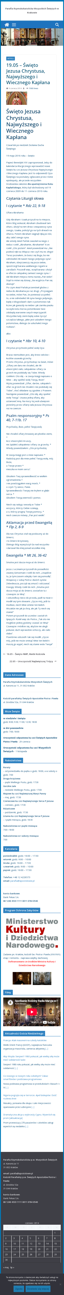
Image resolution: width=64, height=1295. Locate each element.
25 (23, 1254)
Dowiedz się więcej (38, 1288)
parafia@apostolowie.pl (22, 880)
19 (31, 1249)
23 (6, 1254)
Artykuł (10, 58)
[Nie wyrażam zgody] (60, 1284)
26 (31, 1254)
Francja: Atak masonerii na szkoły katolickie (25, 1040)
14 (47, 1243)
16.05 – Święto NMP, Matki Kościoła (26, 653)
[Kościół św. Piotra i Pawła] (6, 24)
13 (39, 1243)
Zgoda (18, 1288)
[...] (46, 1048)
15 (55, 1243)
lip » (12, 1267)
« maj (6, 1267)
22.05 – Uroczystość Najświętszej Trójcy (31, 661)
